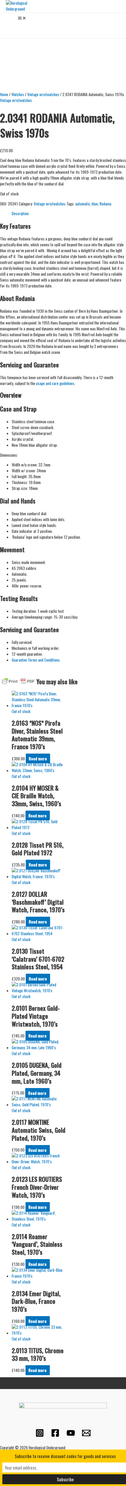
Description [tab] (20, 213)
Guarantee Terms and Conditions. (37, 660)
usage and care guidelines (55, 383)
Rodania (105, 204)
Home (4, 94)
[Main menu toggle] (22, 18)
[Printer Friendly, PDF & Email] (18, 680)
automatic (82, 204)
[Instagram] (39, 1435)
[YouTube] (71, 1435)
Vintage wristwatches (43, 94)
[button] (8, 27)
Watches (17, 94)
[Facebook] (55, 1435)
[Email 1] (86, 1435)
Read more (38, 759)
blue (95, 204)
